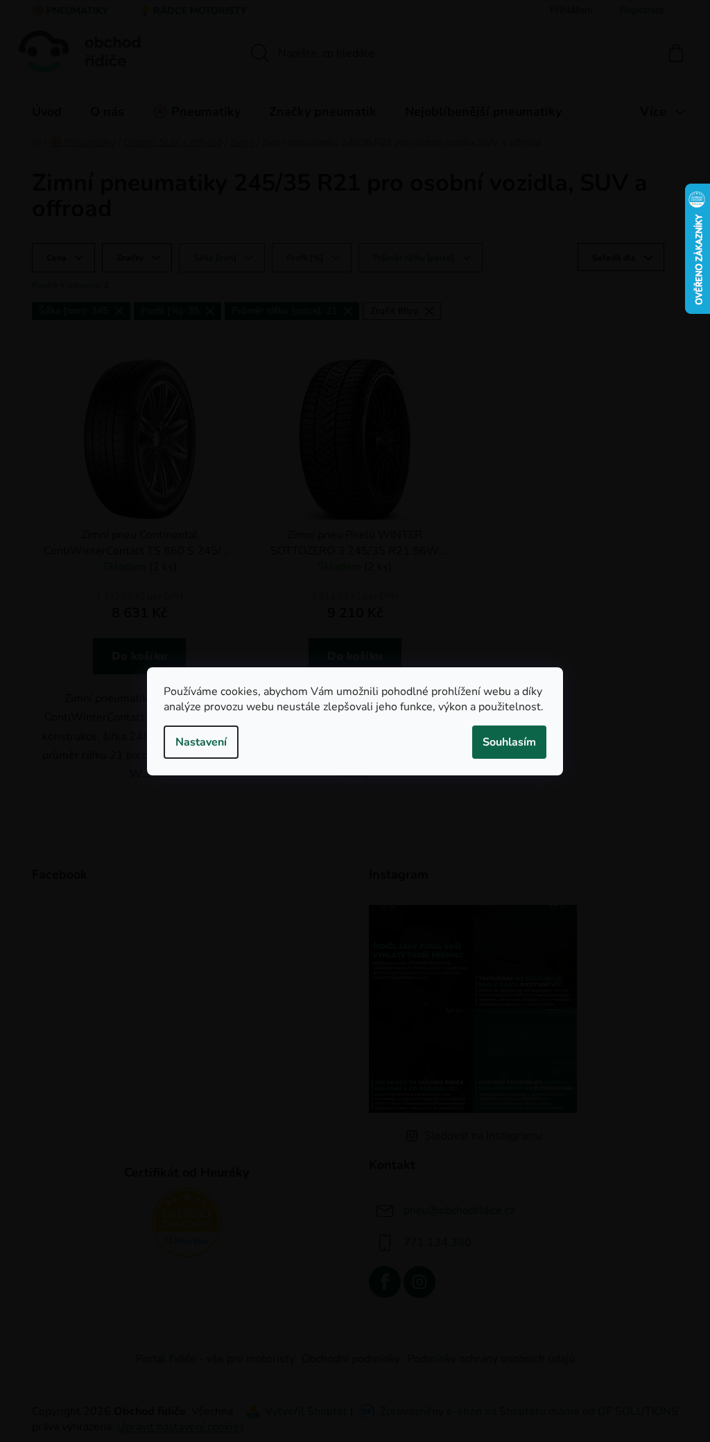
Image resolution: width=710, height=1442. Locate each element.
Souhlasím (509, 742)
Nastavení (201, 742)
